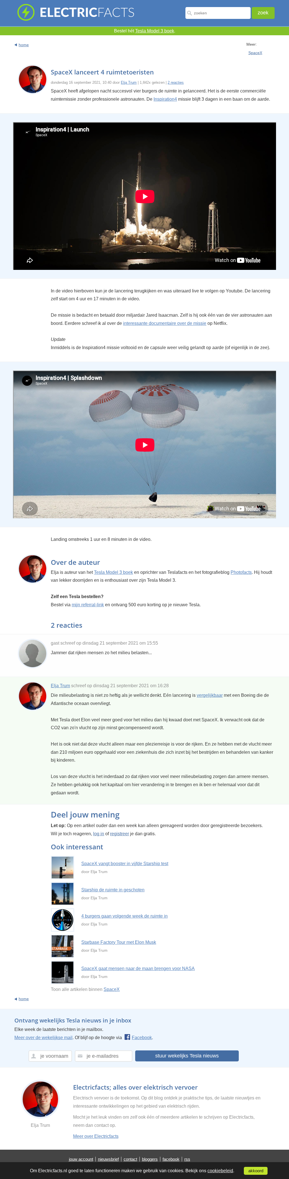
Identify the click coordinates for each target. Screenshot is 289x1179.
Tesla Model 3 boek (154, 30)
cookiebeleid (220, 1170)
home (24, 45)
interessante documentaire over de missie (164, 323)
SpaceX (255, 52)
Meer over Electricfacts (96, 1136)
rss (187, 1159)
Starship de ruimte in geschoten (112, 889)
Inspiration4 (165, 99)
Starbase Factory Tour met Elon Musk (118, 942)
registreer (119, 833)
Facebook (142, 1037)
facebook (171, 1159)
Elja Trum (129, 82)
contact (130, 1159)
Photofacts (241, 572)
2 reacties (176, 82)
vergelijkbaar (210, 695)
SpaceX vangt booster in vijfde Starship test (124, 863)
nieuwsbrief (108, 1159)
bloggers (150, 1159)
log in (98, 833)
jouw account (81, 1159)
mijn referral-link (88, 604)
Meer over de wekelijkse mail (43, 1037)
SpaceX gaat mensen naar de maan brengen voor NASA (138, 968)
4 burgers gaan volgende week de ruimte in (124, 916)
